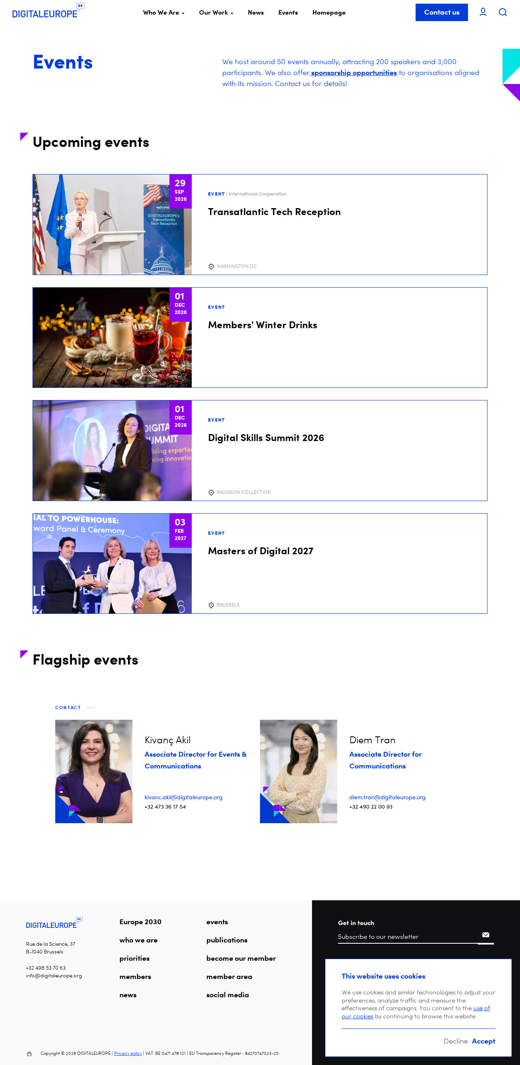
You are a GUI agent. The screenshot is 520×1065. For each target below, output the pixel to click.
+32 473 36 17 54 (165, 806)
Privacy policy (128, 1053)
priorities (134, 957)
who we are (138, 939)
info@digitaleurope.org (54, 975)
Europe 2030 (140, 921)
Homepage (329, 12)
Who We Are (161, 12)
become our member (241, 957)
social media (227, 994)
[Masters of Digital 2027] (260, 564)
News (256, 12)
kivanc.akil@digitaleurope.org (184, 797)
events (217, 921)
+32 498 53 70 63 (46, 968)
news (127, 994)
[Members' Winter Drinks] (260, 338)
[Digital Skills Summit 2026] (260, 450)
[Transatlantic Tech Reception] (260, 224)
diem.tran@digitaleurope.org (387, 797)
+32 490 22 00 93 (370, 806)
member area (229, 976)
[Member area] (483, 12)
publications (226, 939)
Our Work (213, 12)
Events (288, 12)
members (135, 976)
